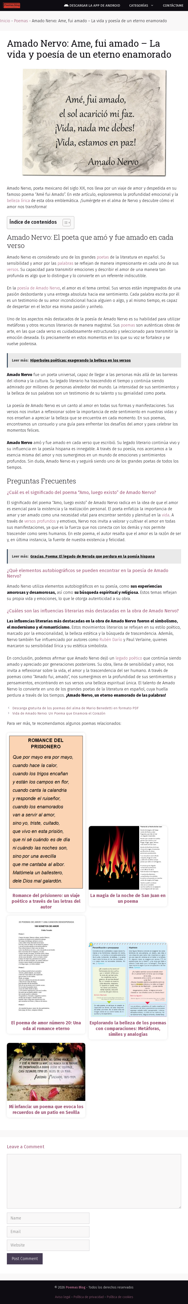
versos (12, 269)
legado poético (129, 658)
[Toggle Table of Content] (64, 222)
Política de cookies (120, 1297)
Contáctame (173, 5)
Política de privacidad (89, 1297)
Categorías (138, 5)
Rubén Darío (111, 639)
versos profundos (40, 521)
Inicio (5, 20)
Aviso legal (62, 1297)
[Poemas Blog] (11, 5)
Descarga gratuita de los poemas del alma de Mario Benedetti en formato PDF (75, 708)
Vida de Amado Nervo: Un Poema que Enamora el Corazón (58, 713)
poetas (103, 257)
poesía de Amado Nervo (38, 288)
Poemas (21, 20)
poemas (128, 325)
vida (165, 515)
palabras (65, 263)
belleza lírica (18, 200)
